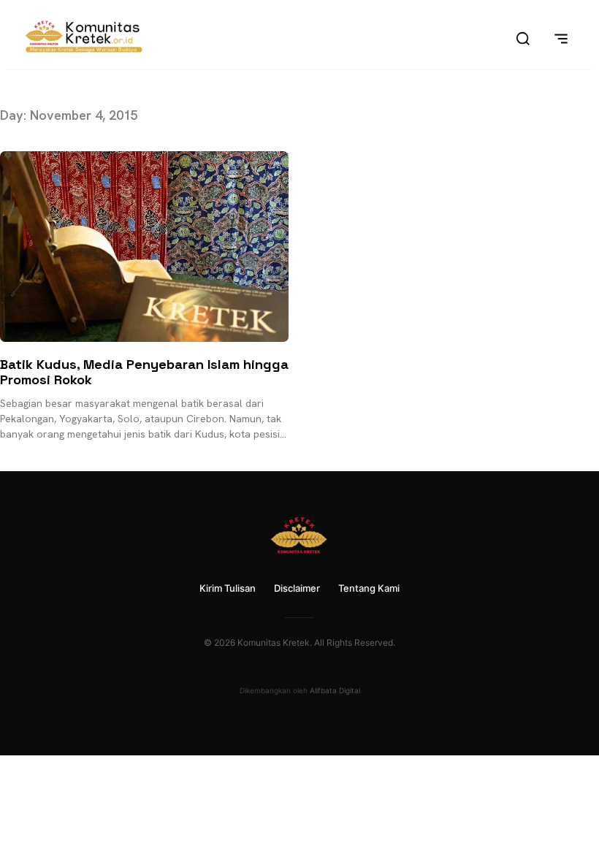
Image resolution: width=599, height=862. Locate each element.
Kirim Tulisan (227, 588)
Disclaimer (297, 588)
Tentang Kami (369, 588)
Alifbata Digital (335, 690)
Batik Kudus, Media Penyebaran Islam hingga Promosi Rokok (144, 372)
